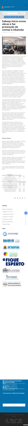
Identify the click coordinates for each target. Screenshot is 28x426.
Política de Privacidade (18, 393)
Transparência (12, 420)
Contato (20, 422)
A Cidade (11, 419)
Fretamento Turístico (7, 219)
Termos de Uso (7, 393)
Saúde (12, 17)
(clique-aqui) (11, 390)
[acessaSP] (14, 234)
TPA (17, 17)
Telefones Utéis (6, 224)
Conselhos (20, 420)
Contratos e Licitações (7, 216)
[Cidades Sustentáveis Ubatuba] (14, 254)
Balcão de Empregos (7, 209)
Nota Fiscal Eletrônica (7, 221)
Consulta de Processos (8, 214)
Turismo (15, 419)
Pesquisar (22, 13)
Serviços (21, 17)
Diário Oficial (13, 422)
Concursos (8, 422)
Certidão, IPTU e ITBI (7, 211)
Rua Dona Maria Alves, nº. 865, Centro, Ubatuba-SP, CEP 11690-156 (14, 384)
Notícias (20, 419)
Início (7, 419)
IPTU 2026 (7, 17)
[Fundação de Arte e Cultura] (14, 270)
